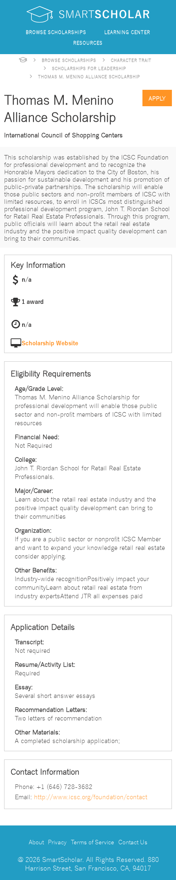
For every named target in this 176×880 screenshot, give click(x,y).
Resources (88, 42)
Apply (157, 98)
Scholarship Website (50, 343)
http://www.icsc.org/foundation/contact (90, 796)
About (36, 842)
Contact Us (132, 842)
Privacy (57, 842)
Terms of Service (92, 842)
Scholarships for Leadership (89, 68)
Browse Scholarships (56, 31)
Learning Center (127, 31)
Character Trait (131, 60)
